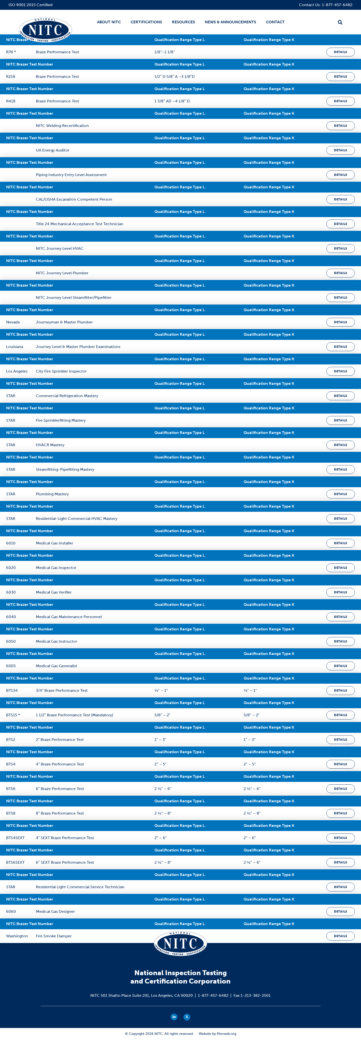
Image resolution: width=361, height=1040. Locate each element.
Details (340, 52)
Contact (275, 22)
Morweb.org (226, 1034)
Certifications (146, 22)
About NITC (109, 22)
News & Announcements (230, 22)
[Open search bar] (340, 22)
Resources (183, 22)
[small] (174, 1016)
